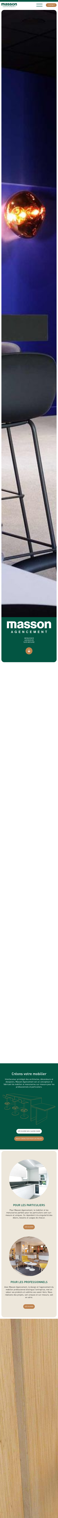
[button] (39, 5)
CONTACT (51, 5)
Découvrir (29, 1227)
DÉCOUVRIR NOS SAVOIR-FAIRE (29, 1131)
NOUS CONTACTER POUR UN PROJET (29, 1139)
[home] (9, 5)
